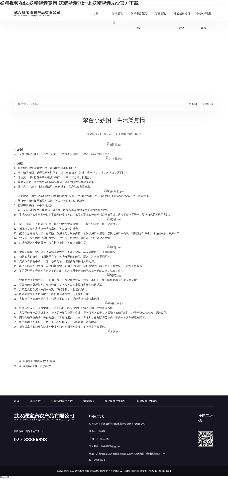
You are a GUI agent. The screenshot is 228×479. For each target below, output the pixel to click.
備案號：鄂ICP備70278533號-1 (155, 471)
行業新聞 (208, 104)
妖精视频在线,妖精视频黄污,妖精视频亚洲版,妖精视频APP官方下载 (69, 3)
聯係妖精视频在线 (203, 16)
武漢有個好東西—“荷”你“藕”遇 (39, 361)
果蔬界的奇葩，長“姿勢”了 (37, 366)
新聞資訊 (160, 13)
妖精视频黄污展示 (139, 16)
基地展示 (117, 13)
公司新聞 (191, 104)
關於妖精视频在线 (182, 16)
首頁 (95, 13)
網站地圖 (4, 477)
